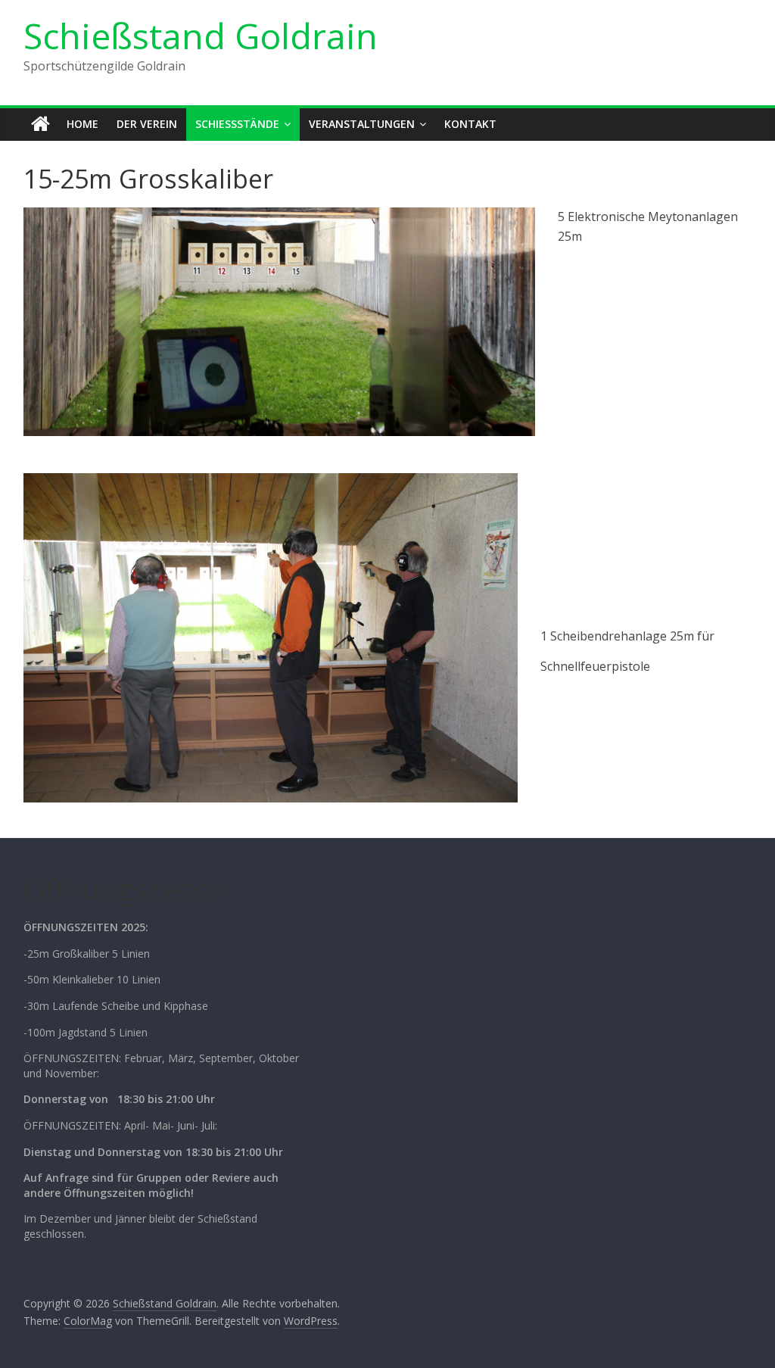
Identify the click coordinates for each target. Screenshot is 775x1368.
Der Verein (147, 124)
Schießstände (237, 124)
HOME (82, 124)
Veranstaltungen (362, 124)
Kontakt (470, 124)
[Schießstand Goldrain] (40, 124)
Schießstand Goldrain (200, 35)
